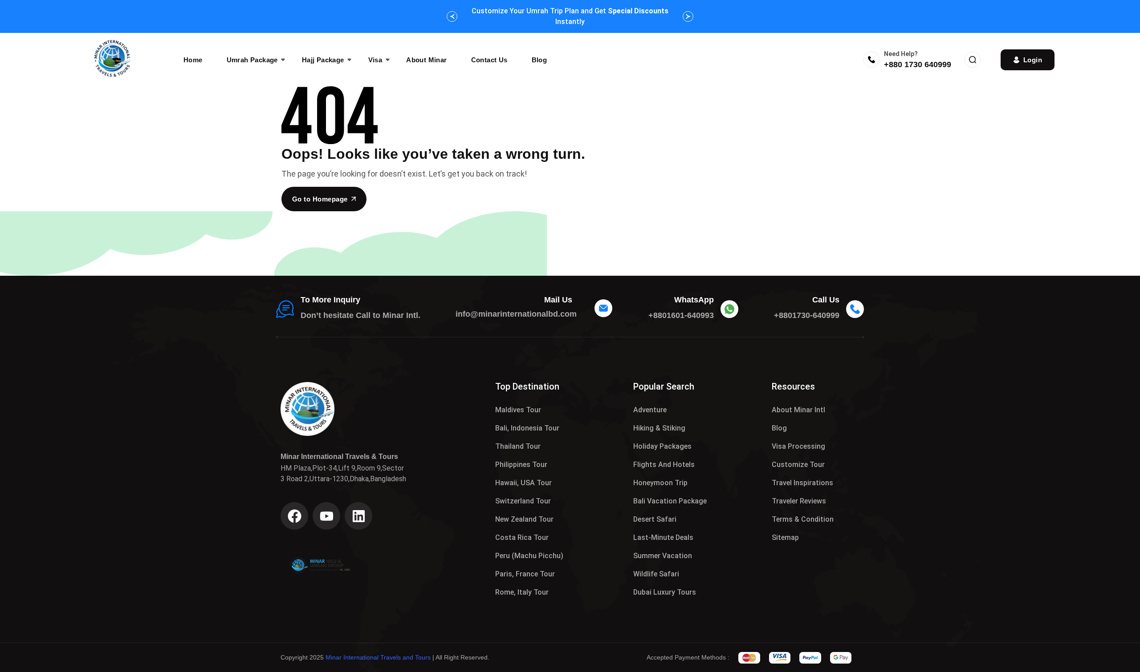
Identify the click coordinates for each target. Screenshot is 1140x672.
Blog (539, 60)
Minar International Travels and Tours (378, 657)
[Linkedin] (358, 516)
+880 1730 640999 (917, 64)
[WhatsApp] (729, 309)
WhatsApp (694, 299)
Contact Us (489, 60)
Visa (375, 60)
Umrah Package (252, 60)
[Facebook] (294, 516)
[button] (452, 16)
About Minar (426, 60)
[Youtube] (326, 516)
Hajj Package (323, 60)
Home (193, 60)
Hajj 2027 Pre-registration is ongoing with (570, 16)
